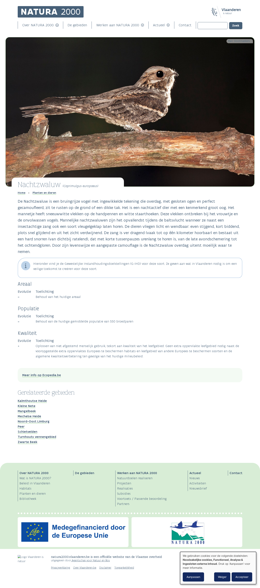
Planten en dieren (44, 193)
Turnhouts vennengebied (37, 437)
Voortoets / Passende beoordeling (142, 499)
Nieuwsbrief (198, 488)
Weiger (222, 576)
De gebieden (77, 25)
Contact (185, 25)
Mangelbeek (27, 411)
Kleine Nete (26, 406)
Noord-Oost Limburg (33, 421)
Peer (21, 426)
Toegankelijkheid (124, 567)
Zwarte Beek (27, 442)
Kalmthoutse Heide (32, 401)
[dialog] (218, 568)
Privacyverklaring (60, 567)
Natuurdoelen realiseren (134, 478)
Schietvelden (27, 432)
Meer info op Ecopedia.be (41, 375)
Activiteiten (197, 483)
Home (21, 193)
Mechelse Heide (29, 416)
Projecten (124, 483)
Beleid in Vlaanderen (34, 483)
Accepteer (241, 576)
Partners (123, 504)
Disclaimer (105, 567)
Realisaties (125, 488)
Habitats (25, 488)
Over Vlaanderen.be (84, 567)
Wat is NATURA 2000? (35, 478)
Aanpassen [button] (193, 576)
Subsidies (124, 493)
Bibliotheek (27, 499)
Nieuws (194, 478)
